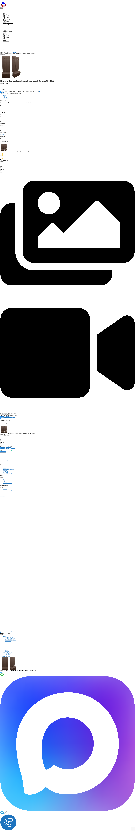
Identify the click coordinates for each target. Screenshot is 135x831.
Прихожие (4, 22)
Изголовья (4, 12)
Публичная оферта (6, 460)
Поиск (15, 52)
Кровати (4, 10)
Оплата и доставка (8, 653)
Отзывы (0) (5, 97)
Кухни (4, 18)
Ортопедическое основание (7, 11)
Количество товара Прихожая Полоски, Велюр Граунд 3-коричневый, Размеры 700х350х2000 (18, 91)
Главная (4, 9)
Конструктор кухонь (6, 17)
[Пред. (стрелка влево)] (0, 672)
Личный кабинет (6, 27)
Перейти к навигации (4, 0)
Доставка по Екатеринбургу (8, 490)
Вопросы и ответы (6, 98)
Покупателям (5, 636)
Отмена (13, 417)
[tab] (69, 95)
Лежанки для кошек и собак (8, 23)
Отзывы (4, 44)
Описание (4, 95)
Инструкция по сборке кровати (8, 469)
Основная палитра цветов (7, 24)
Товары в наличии (6, 468)
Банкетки (4, 20)
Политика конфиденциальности (8, 461)
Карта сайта (5, 482)
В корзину (2, 92)
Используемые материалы (9, 644)
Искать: (1, 52)
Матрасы (4, 13)
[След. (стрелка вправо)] (1, 672)
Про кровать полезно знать (7, 483)
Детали (4, 96)
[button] (67, 457)
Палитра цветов (5, 471)
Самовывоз (5, 489)
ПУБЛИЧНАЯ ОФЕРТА (9, 639)
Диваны (4, 16)
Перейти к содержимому (12, 0)
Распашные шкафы (6, 15)
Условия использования (40, 446)
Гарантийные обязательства (8, 459)
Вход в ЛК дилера (6, 462)
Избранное (4, 26)
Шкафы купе (5, 14)
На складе (19, 93)
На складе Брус (3, 134)
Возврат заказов (5, 472)
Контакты (4, 45)
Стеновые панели (6, 21)
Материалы (5, 470)
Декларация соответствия (7, 473)
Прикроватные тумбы (6, 19)
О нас (4, 479)
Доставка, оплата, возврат (7, 652)
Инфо (4, 642)
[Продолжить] (0, 418)
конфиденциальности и (32, 446)
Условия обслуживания (7, 458)
